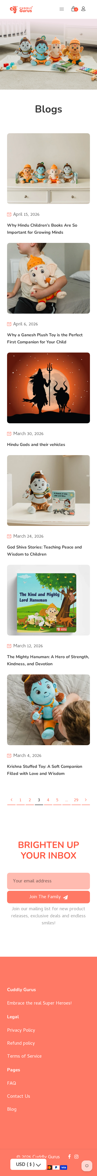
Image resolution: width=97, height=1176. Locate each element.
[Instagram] (77, 1157)
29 (76, 800)
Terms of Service (24, 1057)
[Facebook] (70, 1157)
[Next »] (86, 800)
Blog (11, 1110)
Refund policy (21, 1044)
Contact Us (18, 1097)
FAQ (11, 1084)
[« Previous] (11, 800)
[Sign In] (83, 9)
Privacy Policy (21, 1031)
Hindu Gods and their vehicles (36, 444)
